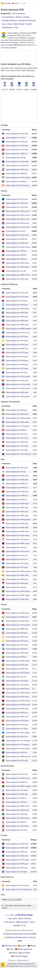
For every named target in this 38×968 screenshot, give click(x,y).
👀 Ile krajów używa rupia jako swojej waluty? (16, 906)
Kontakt (17, 925)
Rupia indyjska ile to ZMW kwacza (18, 756)
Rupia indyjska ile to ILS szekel (17, 790)
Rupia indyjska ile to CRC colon (17, 352)
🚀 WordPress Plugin (24, 915)
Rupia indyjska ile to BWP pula (17, 629)
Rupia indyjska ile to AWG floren (17, 309)
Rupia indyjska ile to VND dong (17, 492)
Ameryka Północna (9, 20)
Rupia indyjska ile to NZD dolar (17, 480)
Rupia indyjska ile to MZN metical (18, 705)
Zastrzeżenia (11, 960)
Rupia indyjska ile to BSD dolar (17, 313)
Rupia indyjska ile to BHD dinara (17, 818)
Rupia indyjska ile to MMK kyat (17, 579)
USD (4, 86)
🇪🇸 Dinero (22, 945)
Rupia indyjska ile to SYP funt (16, 830)
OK (3, 965)
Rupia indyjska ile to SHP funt (16, 434)
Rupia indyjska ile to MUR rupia (17, 697)
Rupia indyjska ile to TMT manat (17, 551)
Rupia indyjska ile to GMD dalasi (17, 661)
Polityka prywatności (23, 960)
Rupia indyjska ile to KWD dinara (18, 806)
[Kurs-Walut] (6, 3)
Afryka (9, 24)
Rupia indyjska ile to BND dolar (17, 575)
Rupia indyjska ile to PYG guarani (18, 426)
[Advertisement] (19, 55)
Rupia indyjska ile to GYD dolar (17, 380)
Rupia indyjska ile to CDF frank (17, 645)
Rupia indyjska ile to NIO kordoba (18, 418)
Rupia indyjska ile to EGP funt (16, 774)
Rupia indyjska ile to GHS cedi (17, 665)
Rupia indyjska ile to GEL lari (16, 547)
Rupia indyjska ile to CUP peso (17, 360)
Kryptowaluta (7, 27)
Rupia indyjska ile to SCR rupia (17, 725)
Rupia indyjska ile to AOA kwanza (18, 625)
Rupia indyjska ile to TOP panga (17, 860)
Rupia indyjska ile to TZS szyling (17, 744)
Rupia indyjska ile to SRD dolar (17, 442)
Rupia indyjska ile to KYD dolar (17, 337)
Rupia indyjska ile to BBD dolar (17, 317)
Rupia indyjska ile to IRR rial (16, 822)
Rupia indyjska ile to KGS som (17, 559)
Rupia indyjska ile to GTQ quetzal (18, 376)
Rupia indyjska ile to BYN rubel (17, 279)
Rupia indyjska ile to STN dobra (17, 721)
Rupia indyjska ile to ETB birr (16, 657)
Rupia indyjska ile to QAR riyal (17, 794)
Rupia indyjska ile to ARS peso (17, 305)
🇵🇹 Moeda (32, 945)
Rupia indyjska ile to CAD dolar (17, 146)
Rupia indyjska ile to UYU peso (17, 450)
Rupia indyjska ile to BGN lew (16, 173)
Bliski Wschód (19, 24)
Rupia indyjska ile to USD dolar (17, 134)
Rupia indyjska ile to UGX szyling (18, 748)
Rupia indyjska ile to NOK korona (18, 215)
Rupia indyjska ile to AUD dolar (17, 161)
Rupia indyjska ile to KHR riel (16, 499)
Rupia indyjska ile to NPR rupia (17, 515)
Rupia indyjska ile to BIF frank (17, 633)
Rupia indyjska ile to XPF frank (17, 340)
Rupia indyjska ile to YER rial (16, 798)
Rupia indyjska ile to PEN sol (16, 430)
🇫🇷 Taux (10, 949)
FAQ (16, 27)
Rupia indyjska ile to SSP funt (16, 752)
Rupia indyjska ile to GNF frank (17, 669)
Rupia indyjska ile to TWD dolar (17, 599)
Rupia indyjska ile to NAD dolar (17, 709)
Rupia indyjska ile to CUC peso (17, 356)
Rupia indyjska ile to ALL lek (16, 271)
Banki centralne (25, 918)
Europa (26, 17)
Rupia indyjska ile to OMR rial (16, 782)
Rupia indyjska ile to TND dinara (17, 613)
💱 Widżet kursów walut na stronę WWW (19, 934)
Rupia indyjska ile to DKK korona (18, 219)
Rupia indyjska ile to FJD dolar (17, 872)
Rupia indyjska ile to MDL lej (16, 259)
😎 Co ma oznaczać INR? (12, 900)
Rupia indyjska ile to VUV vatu (17, 868)
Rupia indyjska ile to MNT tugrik (17, 543)
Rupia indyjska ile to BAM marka (18, 275)
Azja (4, 24)
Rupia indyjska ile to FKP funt (16, 372)
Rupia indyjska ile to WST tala (16, 852)
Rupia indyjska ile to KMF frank (17, 348)
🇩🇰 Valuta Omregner (19, 956)
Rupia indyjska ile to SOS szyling (17, 732)
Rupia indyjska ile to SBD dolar (17, 856)
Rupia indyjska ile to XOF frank (17, 637)
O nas (23, 925)
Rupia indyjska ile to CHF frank (17, 149)
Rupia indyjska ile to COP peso (17, 344)
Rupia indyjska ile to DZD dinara (17, 621)
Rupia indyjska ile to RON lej (16, 181)
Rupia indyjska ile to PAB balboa (17, 422)
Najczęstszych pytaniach (10, 42)
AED (12, 86)
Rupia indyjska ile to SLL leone (17, 729)
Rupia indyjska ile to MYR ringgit (18, 595)
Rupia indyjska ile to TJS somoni (17, 539)
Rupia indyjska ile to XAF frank (17, 641)
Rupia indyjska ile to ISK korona (17, 223)
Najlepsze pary (22, 922)
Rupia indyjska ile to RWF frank (17, 717)
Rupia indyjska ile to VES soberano (18, 454)
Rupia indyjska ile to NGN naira (17, 617)
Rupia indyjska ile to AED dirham (18, 778)
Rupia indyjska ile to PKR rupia (17, 507)
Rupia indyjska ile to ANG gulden (18, 396)
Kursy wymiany (19, 13)
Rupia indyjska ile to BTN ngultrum (18, 571)
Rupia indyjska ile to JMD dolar (17, 392)
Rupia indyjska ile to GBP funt (17, 153)
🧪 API (11, 915)
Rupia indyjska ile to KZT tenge (17, 563)
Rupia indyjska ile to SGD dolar (17, 523)
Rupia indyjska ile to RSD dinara (17, 263)
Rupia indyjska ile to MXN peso (17, 414)
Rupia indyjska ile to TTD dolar (17, 446)
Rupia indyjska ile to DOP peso (17, 364)
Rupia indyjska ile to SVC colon (17, 438)
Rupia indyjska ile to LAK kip (16, 587)
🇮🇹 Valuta (13, 952)
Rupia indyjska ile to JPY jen (16, 157)
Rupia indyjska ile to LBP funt (16, 802)
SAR (26, 86)
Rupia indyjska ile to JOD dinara (17, 810)
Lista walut (12, 918)
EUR (19, 86)
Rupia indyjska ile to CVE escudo (18, 333)
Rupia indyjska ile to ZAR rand (17, 760)
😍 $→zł (15, 3)
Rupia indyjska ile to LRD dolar (17, 681)
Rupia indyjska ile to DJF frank (17, 649)
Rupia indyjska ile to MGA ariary (17, 689)
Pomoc (32, 922)
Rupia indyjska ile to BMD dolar (17, 325)
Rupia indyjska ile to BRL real (16, 410)
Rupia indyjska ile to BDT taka (17, 567)
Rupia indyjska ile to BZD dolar (17, 321)
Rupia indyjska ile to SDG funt (17, 736)
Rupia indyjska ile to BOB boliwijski (18, 329)
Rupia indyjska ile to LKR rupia (17, 511)
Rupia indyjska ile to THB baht (17, 496)
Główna (19, 17)
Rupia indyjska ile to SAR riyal (16, 814)
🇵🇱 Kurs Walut (24, 952)
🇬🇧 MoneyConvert (9, 945)
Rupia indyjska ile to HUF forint (17, 165)
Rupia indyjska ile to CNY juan (17, 468)
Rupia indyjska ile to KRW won (17, 484)
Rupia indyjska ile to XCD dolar (17, 368)
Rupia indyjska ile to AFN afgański (18, 519)
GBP (33, 86)
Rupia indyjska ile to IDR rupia (17, 583)
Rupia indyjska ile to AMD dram (17, 531)
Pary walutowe (8, 17)
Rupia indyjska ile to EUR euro (17, 142)
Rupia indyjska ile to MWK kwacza (18, 693)
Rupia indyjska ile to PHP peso (17, 864)
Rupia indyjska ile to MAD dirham (18, 701)
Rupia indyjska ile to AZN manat (17, 535)
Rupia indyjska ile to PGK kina (17, 713)
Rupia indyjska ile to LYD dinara (17, 685)
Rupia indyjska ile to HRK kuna (17, 169)
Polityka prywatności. (30, 966)
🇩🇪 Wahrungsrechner (23, 949)
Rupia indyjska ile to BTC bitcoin (17, 185)
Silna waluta (10, 922)
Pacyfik (29, 24)
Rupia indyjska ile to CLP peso (17, 301)
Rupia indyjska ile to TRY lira (16, 251)
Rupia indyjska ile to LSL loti (16, 677)
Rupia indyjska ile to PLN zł (15, 138)
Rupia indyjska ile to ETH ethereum (19, 889)
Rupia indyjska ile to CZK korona (18, 227)
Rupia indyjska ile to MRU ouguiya (18, 786)
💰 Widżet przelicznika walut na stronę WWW (19, 939)
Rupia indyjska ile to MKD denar (17, 267)
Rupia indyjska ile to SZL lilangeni (18, 740)
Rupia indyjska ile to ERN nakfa (17, 653)
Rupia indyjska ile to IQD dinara (17, 826)
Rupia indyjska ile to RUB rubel (17, 527)
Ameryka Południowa (27, 20)
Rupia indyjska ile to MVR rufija (17, 503)
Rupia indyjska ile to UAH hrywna (18, 177)
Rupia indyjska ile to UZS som (16, 555)
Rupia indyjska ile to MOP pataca (18, 591)
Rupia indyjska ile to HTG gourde (18, 384)
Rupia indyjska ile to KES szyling (17, 673)
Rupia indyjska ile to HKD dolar (17, 476)
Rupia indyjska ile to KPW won (17, 488)
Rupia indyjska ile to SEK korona (17, 211)
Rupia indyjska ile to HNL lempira (18, 388)
